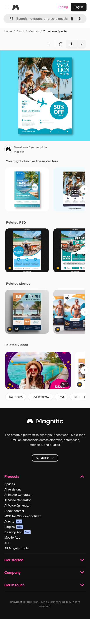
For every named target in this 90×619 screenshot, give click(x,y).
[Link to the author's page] (8, 149)
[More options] (49, 44)
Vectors (34, 31)
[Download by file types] (81, 44)
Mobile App (12, 537)
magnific (19, 152)
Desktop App (17, 532)
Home (8, 31)
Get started (13, 559)
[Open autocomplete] (10, 18)
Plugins (13, 527)
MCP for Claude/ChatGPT (22, 516)
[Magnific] (45, 422)
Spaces (9, 484)
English (45, 458)
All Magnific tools (16, 548)
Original (28, 59)
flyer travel (15, 396)
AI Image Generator (18, 495)
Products (11, 476)
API (6, 543)
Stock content (14, 511)
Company (12, 572)
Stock (20, 31)
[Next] (84, 189)
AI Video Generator (17, 500)
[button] (45, 458)
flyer (61, 396)
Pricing (62, 7)
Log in (78, 7)
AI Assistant (12, 489)
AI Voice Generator (17, 505)
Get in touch (14, 585)
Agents (12, 521)
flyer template (40, 396)
